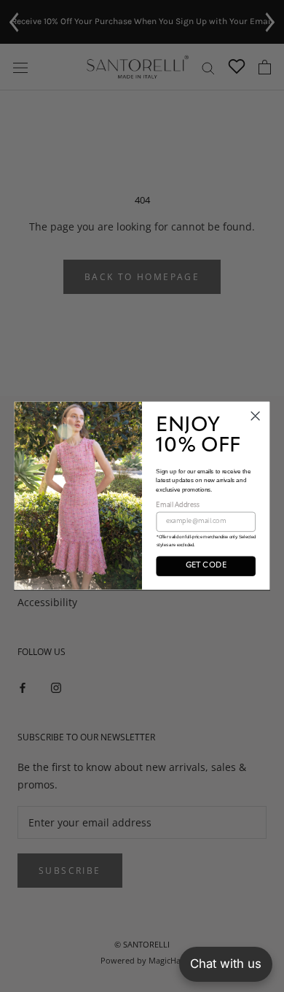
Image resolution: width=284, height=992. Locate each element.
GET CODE (206, 566)
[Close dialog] (255, 416)
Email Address (177, 505)
